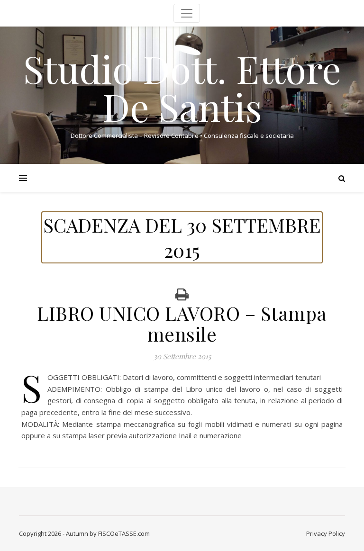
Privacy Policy (325, 533)
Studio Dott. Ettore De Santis (182, 87)
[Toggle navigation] (186, 13)
